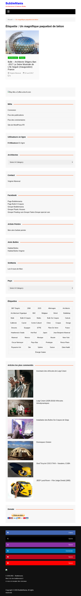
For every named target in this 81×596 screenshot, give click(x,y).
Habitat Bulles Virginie (16, 251)
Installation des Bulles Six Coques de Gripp (52, 420)
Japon (45, 333)
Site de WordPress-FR (16, 125)
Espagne (27, 328)
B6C (34, 313)
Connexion (12, 110)
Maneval (14, 337)
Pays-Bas (34, 342)
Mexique (40, 337)
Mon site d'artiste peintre (17, 230)
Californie (13, 323)
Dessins (14, 328)
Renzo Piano (64, 342)
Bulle (12, 318)
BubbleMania (14, 3)
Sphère (40, 347)
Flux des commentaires (16, 120)
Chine (49, 323)
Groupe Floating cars (15, 212)
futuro (67, 328)
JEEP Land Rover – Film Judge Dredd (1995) (53, 480)
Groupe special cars (42, 212)
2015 (39, 308)
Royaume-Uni (16, 347)
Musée (53, 337)
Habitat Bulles (13, 248)
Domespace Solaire (43, 442)
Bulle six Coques (53, 318)
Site (29, 347)
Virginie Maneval (15, 73)
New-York (66, 337)
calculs (67, 318)
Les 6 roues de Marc (15, 269)
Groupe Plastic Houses (16, 209)
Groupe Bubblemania (16, 207)
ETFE (39, 328)
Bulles (39, 318)
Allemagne (52, 308)
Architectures (13, 58)
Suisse (52, 347)
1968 (28, 308)
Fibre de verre (53, 328)
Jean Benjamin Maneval (61, 333)
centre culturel (36, 323)
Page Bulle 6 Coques (16, 204)
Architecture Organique (19, 313)
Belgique (45, 313)
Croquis (58, 323)
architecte (66, 308)
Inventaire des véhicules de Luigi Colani (51, 371)
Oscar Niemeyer (17, 342)
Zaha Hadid (66, 347)
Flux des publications (16, 115)
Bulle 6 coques (25, 318)
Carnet (24, 323)
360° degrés (15, 308)
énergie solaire (40, 352)
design (68, 323)
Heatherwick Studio (17, 333)
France (22, 58)
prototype (49, 342)
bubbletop (66, 313)
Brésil (55, 313)
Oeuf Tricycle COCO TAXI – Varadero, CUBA (53, 463)
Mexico (27, 337)
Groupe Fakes (29, 212)
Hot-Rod (33, 333)
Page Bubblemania (15, 201)
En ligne (16, 143)
